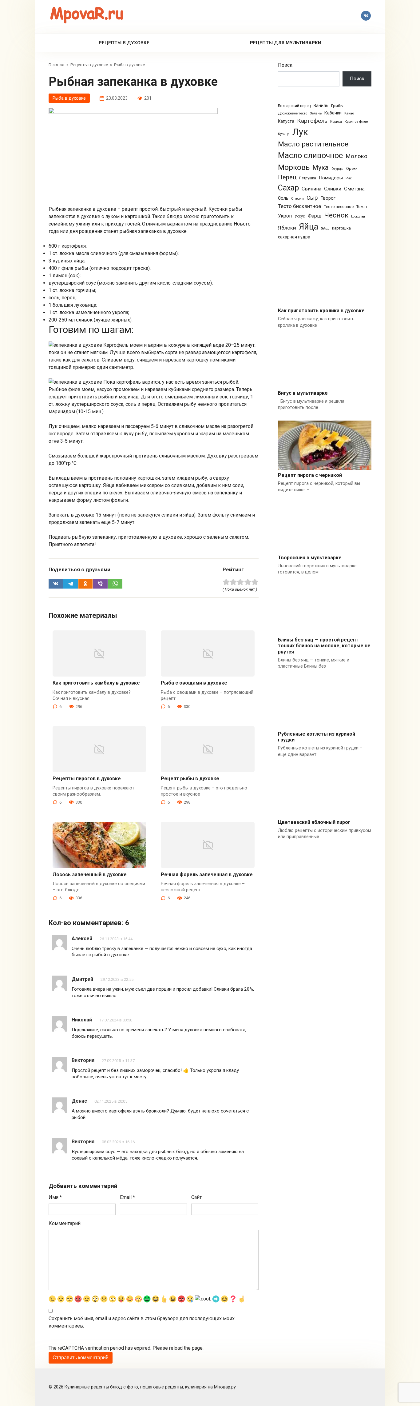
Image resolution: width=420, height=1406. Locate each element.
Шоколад (358, 216)
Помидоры (331, 178)
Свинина (311, 189)
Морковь (294, 167)
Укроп (285, 216)
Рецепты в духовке (124, 43)
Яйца (308, 227)
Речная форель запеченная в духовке (207, 874)
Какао (349, 113)
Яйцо (325, 228)
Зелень (316, 113)
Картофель (312, 120)
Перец (287, 177)
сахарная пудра (294, 236)
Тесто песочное (339, 206)
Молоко (356, 156)
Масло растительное (313, 144)
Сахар (288, 187)
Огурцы (337, 169)
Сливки (332, 189)
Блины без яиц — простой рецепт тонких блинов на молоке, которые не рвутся (324, 645)
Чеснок (336, 215)
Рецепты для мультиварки (285, 43)
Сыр (312, 197)
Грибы (337, 105)
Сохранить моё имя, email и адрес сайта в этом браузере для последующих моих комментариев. (142, 1322)
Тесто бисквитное (299, 206)
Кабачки (333, 112)
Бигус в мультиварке (303, 393)
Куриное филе (356, 121)
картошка (341, 228)
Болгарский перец (294, 106)
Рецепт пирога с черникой (310, 475)
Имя (55, 1197)
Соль (283, 198)
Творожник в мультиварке (310, 558)
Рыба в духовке (69, 98)
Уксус (300, 216)
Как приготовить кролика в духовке (321, 311)
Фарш (314, 216)
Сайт (196, 1197)
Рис (349, 178)
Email (127, 1197)
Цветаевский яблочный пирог (314, 822)
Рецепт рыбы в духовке (190, 778)
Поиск (285, 65)
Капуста (286, 121)
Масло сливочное (310, 155)
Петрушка (307, 178)
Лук (300, 132)
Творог (328, 198)
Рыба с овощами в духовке (194, 683)
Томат (361, 206)
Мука (320, 167)
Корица (336, 122)
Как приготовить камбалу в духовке (96, 683)
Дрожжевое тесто (292, 113)
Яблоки (287, 228)
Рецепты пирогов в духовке (87, 778)
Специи (297, 199)
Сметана (354, 189)
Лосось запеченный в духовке (90, 874)
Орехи (352, 168)
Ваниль (321, 105)
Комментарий (65, 1223)
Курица (284, 134)
